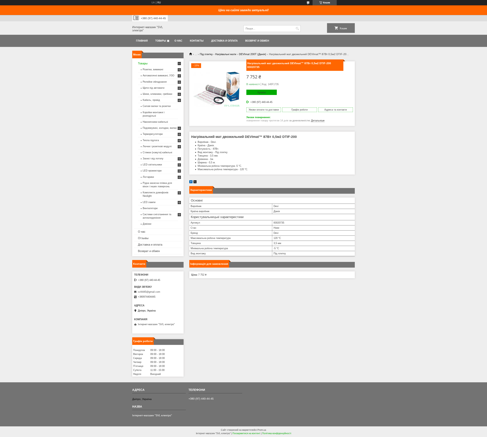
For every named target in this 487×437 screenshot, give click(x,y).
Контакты (197, 40)
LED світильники (152, 164)
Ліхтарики (148, 176)
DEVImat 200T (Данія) (252, 54)
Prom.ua (261, 430)
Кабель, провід (151, 100)
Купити (262, 92)
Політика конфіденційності (276, 433)
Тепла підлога (151, 140)
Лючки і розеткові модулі (157, 146)
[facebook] (191, 182)
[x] (195, 182)
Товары (160, 40)
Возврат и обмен (257, 40)
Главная (142, 40)
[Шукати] (297, 28)
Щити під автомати (153, 87)
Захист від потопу (153, 158)
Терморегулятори (153, 134)
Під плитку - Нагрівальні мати (218, 54)
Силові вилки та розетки (157, 106)
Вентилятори (150, 208)
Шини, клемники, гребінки (157, 93)
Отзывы (143, 238)
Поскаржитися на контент (246, 433)
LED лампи (149, 202)
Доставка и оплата (224, 40)
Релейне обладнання (155, 81)
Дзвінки (147, 223)
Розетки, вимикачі (153, 69)
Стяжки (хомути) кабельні (157, 152)
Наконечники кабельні (155, 121)
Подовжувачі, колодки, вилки (160, 127)
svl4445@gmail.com (149, 291)
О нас (178, 40)
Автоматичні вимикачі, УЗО (158, 75)
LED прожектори (152, 170)
